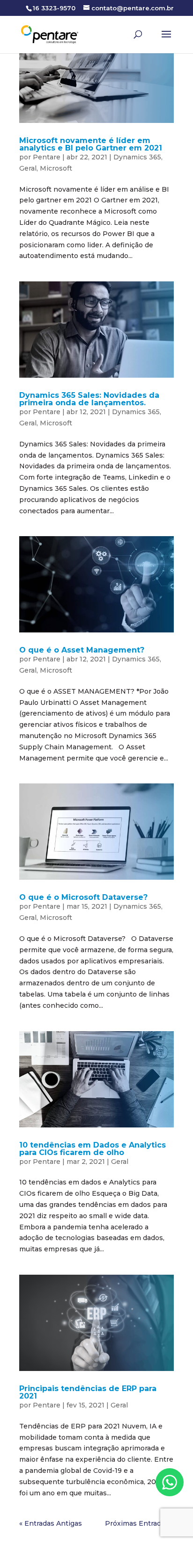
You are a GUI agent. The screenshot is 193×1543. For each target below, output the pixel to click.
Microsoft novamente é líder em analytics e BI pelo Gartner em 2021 (90, 144)
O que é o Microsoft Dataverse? (83, 897)
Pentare (46, 157)
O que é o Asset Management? (81, 650)
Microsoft (56, 168)
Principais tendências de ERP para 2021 (87, 1392)
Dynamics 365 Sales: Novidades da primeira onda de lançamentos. (89, 399)
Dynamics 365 (137, 157)
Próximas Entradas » (139, 1523)
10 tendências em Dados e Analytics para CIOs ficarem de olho (92, 1149)
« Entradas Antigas (50, 1523)
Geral (28, 168)
